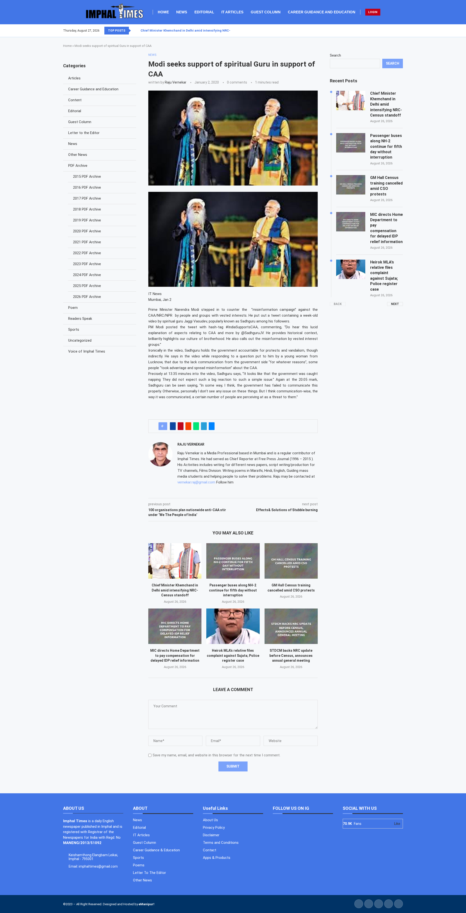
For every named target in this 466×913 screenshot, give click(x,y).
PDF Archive (77, 165)
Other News (77, 154)
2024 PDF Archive (87, 275)
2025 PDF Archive (87, 286)
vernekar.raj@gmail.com (196, 482)
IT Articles (232, 12)
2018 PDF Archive (87, 209)
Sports (73, 329)
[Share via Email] (212, 426)
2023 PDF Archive (87, 264)
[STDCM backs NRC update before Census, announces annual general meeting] (291, 626)
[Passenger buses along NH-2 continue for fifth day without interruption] (232, 561)
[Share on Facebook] (173, 426)
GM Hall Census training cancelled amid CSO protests (386, 185)
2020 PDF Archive (87, 231)
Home (163, 12)
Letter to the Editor (84, 133)
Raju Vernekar (175, 82)
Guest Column (266, 12)
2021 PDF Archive (87, 242)
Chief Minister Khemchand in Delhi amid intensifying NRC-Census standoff (198, 30)
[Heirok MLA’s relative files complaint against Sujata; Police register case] (232, 626)
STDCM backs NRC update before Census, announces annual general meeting (291, 655)
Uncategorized (80, 340)
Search (335, 55)
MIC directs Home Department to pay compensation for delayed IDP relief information (175, 655)
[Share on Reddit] (188, 426)
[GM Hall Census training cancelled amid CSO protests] (291, 561)
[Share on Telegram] (204, 426)
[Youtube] (399, 30)
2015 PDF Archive (87, 176)
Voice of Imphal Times (86, 351)
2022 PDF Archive (87, 253)
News (181, 12)
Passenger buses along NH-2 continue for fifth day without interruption (233, 590)
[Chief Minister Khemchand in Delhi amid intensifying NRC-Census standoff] (174, 561)
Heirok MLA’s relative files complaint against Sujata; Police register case (233, 655)
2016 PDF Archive (87, 187)
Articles (74, 78)
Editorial (204, 12)
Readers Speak (80, 318)
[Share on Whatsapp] (196, 426)
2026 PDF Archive (87, 297)
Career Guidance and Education (321, 12)
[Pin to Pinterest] (180, 426)
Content (75, 100)
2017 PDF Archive (87, 198)
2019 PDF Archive (87, 220)
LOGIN (372, 12)
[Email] (402, 30)
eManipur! (146, 904)
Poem (73, 307)
